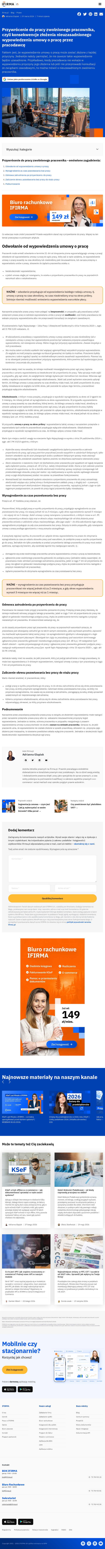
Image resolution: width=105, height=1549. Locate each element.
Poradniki (79, 1421)
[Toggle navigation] (100, 4)
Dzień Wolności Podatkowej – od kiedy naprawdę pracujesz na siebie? (76, 1191)
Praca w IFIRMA (8, 1421)
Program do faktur (45, 1433)
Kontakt (5, 1433)
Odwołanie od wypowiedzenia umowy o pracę (27, 166)
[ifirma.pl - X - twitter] (89, 1543)
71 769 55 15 (96, 1477)
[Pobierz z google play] (25, 1389)
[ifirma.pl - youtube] (101, 1543)
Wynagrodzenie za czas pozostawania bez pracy (27, 170)
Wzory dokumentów (83, 1425)
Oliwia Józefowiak (68, 1224)
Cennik (4, 1417)
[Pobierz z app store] (9, 1389)
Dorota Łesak (66, 1301)
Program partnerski (9, 1437)
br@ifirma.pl (6, 1491)
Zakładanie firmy (45, 1413)
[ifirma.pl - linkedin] (95, 1543)
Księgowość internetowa (48, 1429)
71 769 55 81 (96, 1491)
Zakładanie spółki (45, 1417)
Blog (77, 1413)
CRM (41, 1445)
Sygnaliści (55, 1530)
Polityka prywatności (21, 1530)
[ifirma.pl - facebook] (83, 1543)
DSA (70, 1530)
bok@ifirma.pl (7, 1477)
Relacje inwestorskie (40, 1530)
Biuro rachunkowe (46, 1421)
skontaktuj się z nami (84, 844)
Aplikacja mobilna (45, 1449)
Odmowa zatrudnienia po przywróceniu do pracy (28, 175)
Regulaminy (6, 1530)
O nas (4, 1413)
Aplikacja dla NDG (45, 1441)
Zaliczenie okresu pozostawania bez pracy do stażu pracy (32, 179)
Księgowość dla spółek (47, 1425)
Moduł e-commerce (46, 1437)
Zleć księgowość (14, 1369)
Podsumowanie (12, 184)
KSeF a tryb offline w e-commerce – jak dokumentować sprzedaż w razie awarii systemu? (24, 1193)
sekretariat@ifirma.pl (10, 1504)
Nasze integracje (82, 1429)
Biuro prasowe (7, 1429)
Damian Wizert (14, 1301)
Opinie (4, 1425)
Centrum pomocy (82, 1417)
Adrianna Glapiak (12, 16)
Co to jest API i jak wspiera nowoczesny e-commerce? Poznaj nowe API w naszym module (25, 1274)
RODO (64, 1530)
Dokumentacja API (83, 1433)
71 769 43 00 (96, 1504)
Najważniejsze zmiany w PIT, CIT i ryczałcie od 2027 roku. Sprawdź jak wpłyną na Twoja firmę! (79, 1274)
